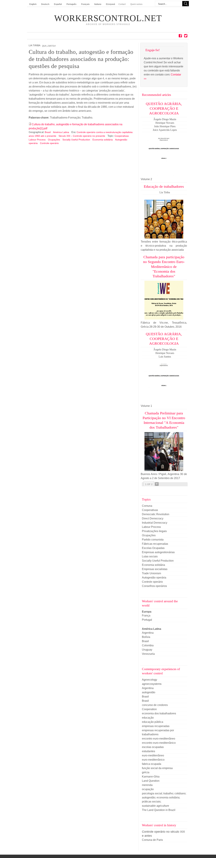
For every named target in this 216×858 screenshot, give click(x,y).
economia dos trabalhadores (159, 713)
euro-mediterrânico (153, 759)
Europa (146, 611)
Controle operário (49, 143)
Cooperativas (122, 136)
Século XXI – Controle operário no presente (82, 136)
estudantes (148, 751)
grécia (145, 772)
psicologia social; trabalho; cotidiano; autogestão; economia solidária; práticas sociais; (164, 797)
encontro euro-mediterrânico (159, 742)
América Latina (61, 132)
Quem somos (136, 4)
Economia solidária (102, 139)
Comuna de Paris (152, 839)
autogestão (148, 692)
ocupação (148, 789)
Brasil (48, 132)
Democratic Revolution (155, 514)
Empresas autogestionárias (158, 552)
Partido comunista (153, 539)
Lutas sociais (150, 556)
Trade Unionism (151, 573)
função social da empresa (157, 768)
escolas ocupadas (153, 747)
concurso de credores (155, 705)
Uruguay (147, 649)
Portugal (147, 619)
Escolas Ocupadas (153, 548)
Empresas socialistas (154, 569)
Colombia (148, 645)
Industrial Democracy (154, 522)
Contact (122, 4)
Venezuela (148, 653)
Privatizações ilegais (154, 531)
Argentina (148, 632)
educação (148, 717)
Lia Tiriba (34, 45)
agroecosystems (151, 683)
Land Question (150, 780)
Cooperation (149, 709)
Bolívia (146, 637)
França (146, 615)
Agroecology (149, 679)
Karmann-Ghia (150, 776)
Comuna (147, 505)
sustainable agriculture (155, 805)
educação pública (152, 721)
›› (157, 484)
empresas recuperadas (155, 726)
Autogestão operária (154, 577)
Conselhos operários (154, 586)
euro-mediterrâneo (153, 755)
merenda (147, 785)
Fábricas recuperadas (155, 543)
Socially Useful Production (76, 139)
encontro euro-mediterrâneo (158, 738)
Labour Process (37, 139)
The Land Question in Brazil (158, 810)
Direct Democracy (152, 518)
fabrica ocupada (151, 763)
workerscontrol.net (108, 18)
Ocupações (54, 139)
